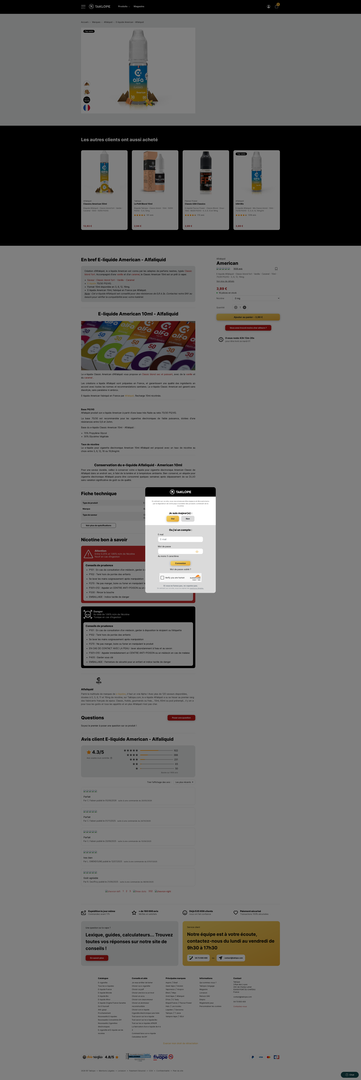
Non (188, 518)
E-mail (160, 534)
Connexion (180, 563)
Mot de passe (164, 546)
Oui (172, 518)
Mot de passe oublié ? (180, 569)
